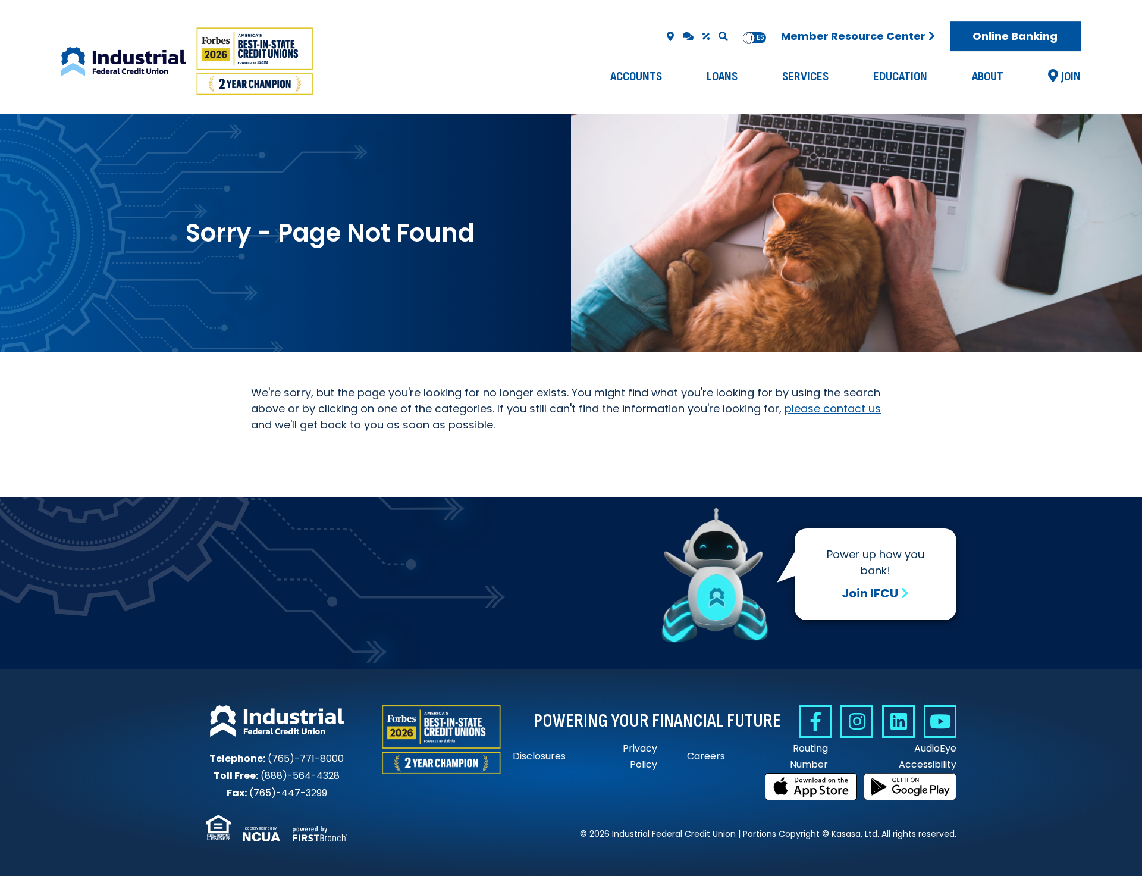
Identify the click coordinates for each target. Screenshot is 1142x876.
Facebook (815, 721)
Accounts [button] (636, 76)
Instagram (856, 721)
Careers (706, 756)
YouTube (940, 721)
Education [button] (900, 76)
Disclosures (539, 756)
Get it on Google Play (910, 786)
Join (1071, 76)
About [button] (987, 76)
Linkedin (898, 721)
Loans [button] (722, 76)
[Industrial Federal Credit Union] (188, 61)
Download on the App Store (811, 786)
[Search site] (723, 36)
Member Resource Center (853, 36)
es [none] (760, 37)
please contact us (833, 408)
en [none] (749, 37)
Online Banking (1015, 36)
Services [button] (805, 76)
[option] (760, 37)
